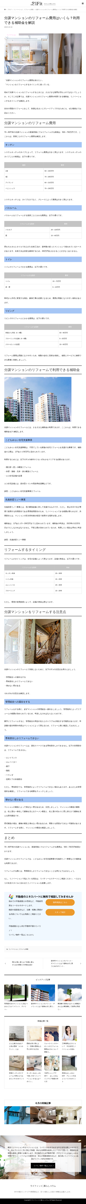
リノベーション (13, 949)
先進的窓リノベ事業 (18, 540)
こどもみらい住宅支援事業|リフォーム (25, 491)
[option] (17, 1115)
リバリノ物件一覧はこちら (43, 1166)
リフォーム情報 (23, 949)
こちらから (29, 935)
